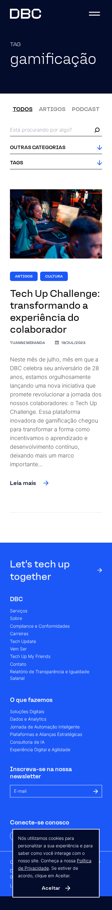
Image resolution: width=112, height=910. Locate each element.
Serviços (18, 610)
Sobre (16, 618)
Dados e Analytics (28, 719)
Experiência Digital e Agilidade (40, 749)
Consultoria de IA (27, 742)
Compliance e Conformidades (40, 626)
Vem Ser (18, 648)
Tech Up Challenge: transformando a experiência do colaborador (55, 311)
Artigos (52, 109)
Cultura (54, 276)
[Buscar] (97, 130)
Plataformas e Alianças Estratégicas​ (46, 734)
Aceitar (51, 888)
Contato (18, 664)
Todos (23, 109)
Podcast (86, 109)
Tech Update (23, 641)
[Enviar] (96, 791)
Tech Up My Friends (30, 656)
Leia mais (23, 483)
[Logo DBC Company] (25, 14)
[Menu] (94, 13)
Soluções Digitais (27, 711)
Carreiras (19, 634)
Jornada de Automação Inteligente (45, 726)
